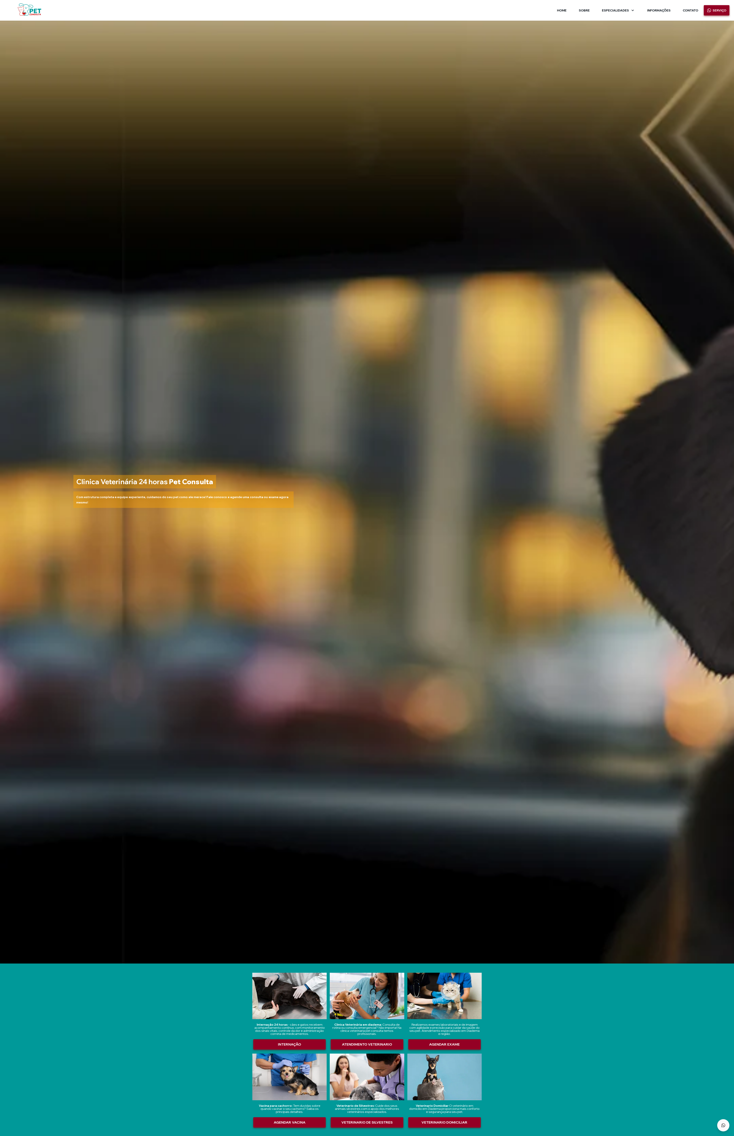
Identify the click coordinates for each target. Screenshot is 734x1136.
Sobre (584, 10)
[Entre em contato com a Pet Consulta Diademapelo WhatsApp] (723, 1125)
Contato (690, 10)
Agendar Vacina (289, 1122)
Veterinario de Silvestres (367, 1122)
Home (562, 10)
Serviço (719, 10)
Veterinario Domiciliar (444, 1122)
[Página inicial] (29, 10)
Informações (659, 10)
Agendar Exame (444, 1044)
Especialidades (615, 10)
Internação (289, 1044)
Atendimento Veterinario (367, 1044)
